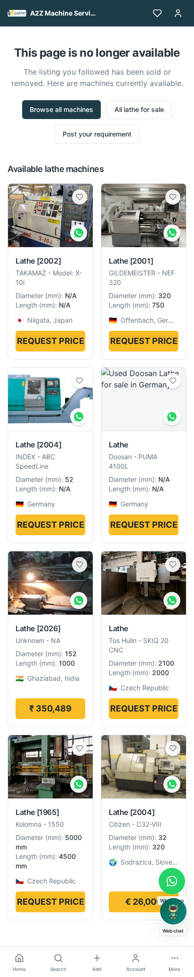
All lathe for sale (139, 109)
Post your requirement (97, 134)
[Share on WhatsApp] (78, 232)
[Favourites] (157, 13)
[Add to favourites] (79, 197)
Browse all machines (61, 109)
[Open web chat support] (173, 911)
